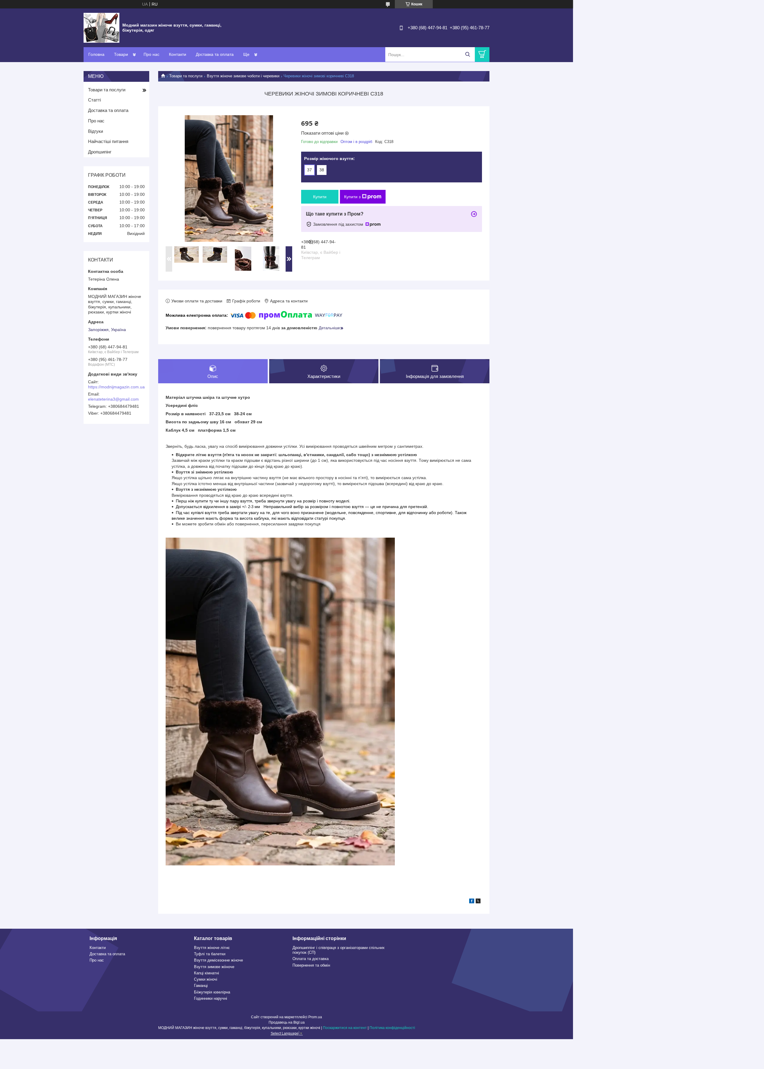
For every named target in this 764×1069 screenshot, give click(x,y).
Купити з (352, 196)
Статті (94, 99)
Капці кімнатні (206, 973)
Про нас (151, 54)
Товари (121, 54)
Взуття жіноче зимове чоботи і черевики (243, 76)
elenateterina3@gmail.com (113, 399)
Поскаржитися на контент (345, 1028)
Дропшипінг (99, 151)
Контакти (177, 54)
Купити (319, 196)
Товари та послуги (185, 76)
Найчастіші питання (108, 141)
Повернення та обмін (311, 965)
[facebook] (471, 901)
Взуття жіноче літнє (212, 947)
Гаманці (201, 985)
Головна (96, 54)
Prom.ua (315, 1017)
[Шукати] (467, 54)
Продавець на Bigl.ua (287, 1022)
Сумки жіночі (205, 979)
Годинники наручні (210, 998)
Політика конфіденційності (392, 1028)
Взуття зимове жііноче (214, 967)
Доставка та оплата (215, 54)
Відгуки (95, 131)
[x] (478, 901)
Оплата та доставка (310, 958)
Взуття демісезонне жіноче (218, 960)
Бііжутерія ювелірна (212, 992)
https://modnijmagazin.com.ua (116, 386)
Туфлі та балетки (209, 954)
